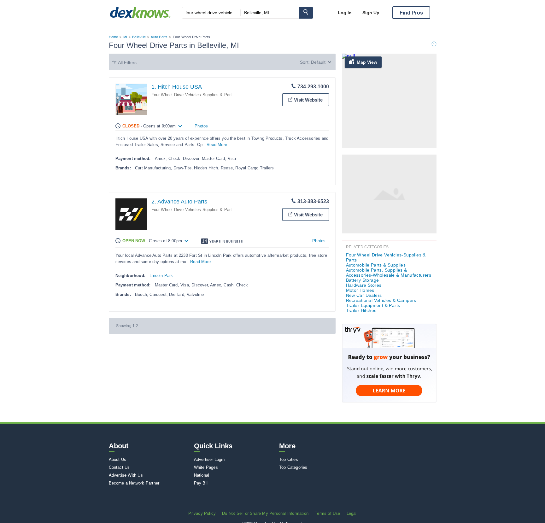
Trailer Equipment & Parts (373, 305)
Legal (352, 513)
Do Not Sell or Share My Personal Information (265, 513)
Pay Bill (201, 483)
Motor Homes (360, 290)
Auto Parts (159, 37)
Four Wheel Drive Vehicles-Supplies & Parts (192, 94)
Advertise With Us (126, 475)
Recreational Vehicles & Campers (381, 300)
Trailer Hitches (361, 310)
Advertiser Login (209, 459)
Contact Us (119, 467)
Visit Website (308, 100)
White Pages (206, 467)
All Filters (127, 62)
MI (125, 37)
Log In (345, 12)
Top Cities (288, 459)
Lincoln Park (161, 275)
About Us (117, 459)
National (201, 475)
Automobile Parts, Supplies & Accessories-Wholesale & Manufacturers (388, 272)
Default (318, 62)
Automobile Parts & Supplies (376, 264)
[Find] (306, 13)
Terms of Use (327, 513)
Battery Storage (362, 280)
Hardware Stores (364, 285)
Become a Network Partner (134, 483)
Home (113, 37)
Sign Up (370, 12)
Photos (201, 126)
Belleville (139, 37)
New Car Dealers (364, 295)
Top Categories (293, 467)
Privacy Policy (202, 513)
